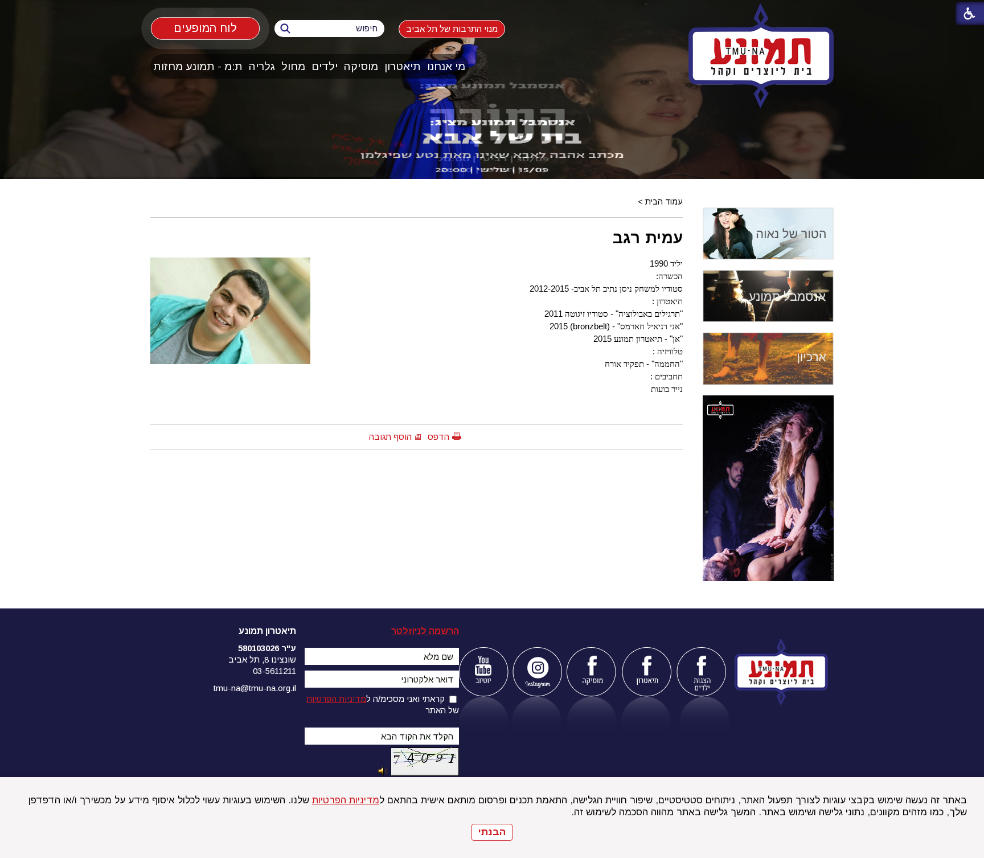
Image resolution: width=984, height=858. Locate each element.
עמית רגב (648, 237)
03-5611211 (274, 671)
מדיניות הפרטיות (345, 800)
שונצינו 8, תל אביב (262, 659)
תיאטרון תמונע (267, 631)
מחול (293, 66)
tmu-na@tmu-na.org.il (255, 688)
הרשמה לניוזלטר (425, 631)
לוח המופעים (205, 28)
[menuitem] (446, 66)
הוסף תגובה (390, 437)
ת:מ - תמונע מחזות (198, 66)
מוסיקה (361, 66)
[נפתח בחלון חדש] (483, 672)
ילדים (324, 66)
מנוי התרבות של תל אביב (452, 29)
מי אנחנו (446, 66)
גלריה (262, 66)
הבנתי (492, 832)
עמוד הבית (664, 201)
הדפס (438, 437)
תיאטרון (402, 66)
